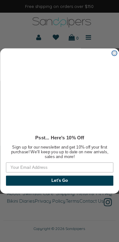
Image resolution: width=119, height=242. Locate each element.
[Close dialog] (114, 53)
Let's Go (59, 180)
